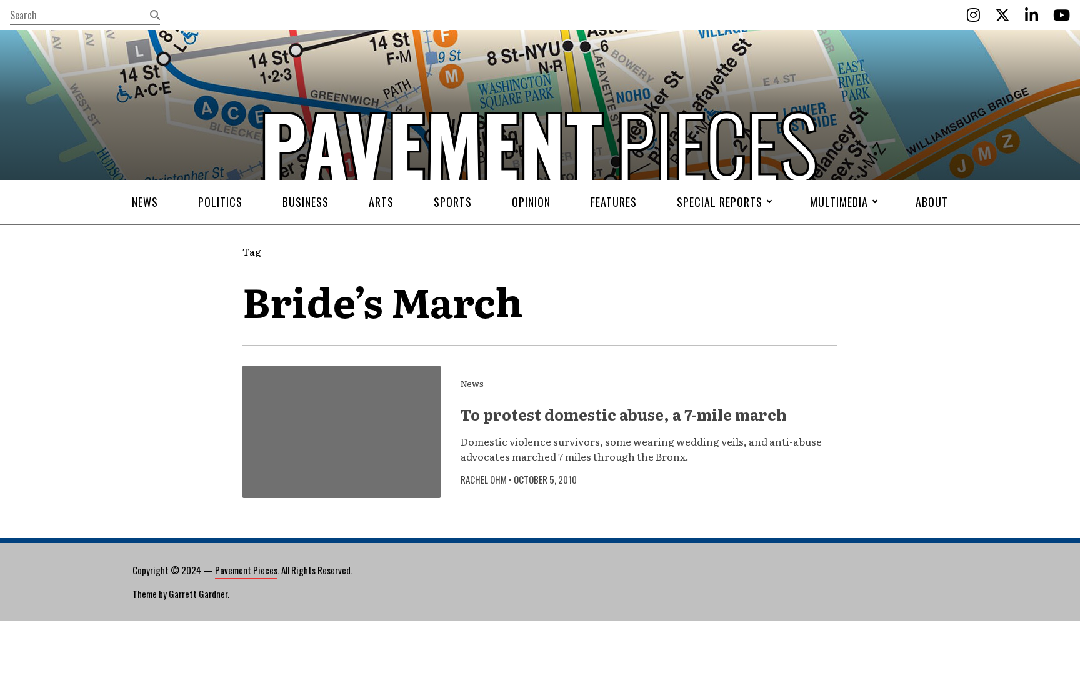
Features (614, 202)
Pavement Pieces (246, 570)
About (932, 202)
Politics (220, 202)
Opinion (531, 202)
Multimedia (839, 202)
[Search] (155, 14)
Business (305, 202)
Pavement (328, 183)
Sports (453, 202)
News (145, 202)
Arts (381, 202)
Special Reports (719, 202)
